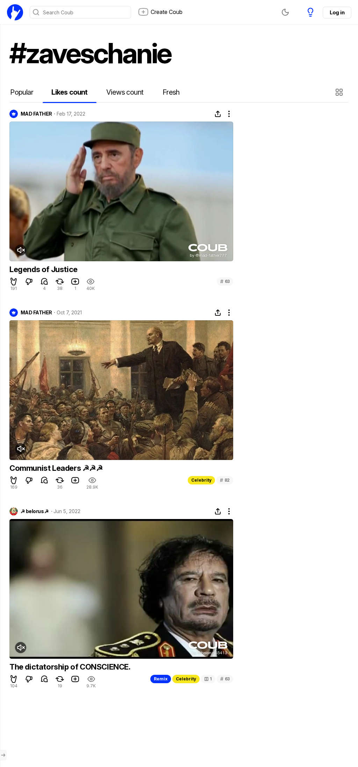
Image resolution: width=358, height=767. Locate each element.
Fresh (171, 92)
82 (225, 480)
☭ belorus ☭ (35, 511)
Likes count (69, 92)
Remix (160, 678)
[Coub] (15, 12)
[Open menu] (3, 755)
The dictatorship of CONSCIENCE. (70, 666)
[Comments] (44, 281)
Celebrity (201, 480)
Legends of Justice (43, 269)
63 (225, 281)
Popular (21, 92)
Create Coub (166, 11)
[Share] (218, 114)
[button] (340, 92)
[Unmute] (20, 250)
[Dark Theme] (285, 12)
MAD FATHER (36, 113)
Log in (337, 12)
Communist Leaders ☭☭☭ (56, 468)
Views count (124, 92)
